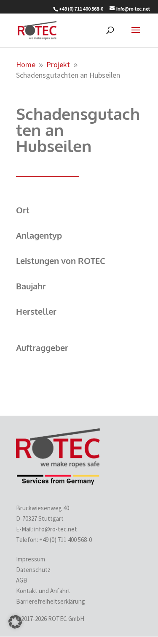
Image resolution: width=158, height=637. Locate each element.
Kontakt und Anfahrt (43, 591)
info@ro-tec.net (55, 529)
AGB (21, 580)
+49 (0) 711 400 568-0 (66, 540)
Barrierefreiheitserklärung (50, 601)
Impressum (30, 559)
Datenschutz (33, 570)
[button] (15, 622)
